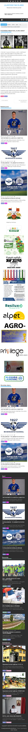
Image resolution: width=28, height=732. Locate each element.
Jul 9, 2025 (5, 630)
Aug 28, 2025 (5, 604)
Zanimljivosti (9, 670)
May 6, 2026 (5, 714)
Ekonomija (5, 586)
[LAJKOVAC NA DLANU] (2, 19)
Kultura (2, 96)
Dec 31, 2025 (5, 576)
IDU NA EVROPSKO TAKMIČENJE (23, 101)
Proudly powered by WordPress (8, 728)
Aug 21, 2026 (4, 196)
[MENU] (27, 20)
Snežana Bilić (10, 33)
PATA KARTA (5, 100)
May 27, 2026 (5, 689)
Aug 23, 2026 (4, 136)
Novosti (6, 96)
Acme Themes (14, 730)
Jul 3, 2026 (5, 662)
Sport (6, 143)
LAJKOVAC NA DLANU (14, 5)
